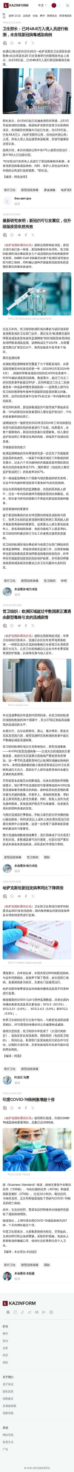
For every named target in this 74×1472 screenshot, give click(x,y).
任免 (35, 15)
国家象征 (8, 1398)
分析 (5, 1348)
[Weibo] (29, 1312)
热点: (4, 16)
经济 (5, 1355)
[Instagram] (5, 43)
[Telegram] (19, 43)
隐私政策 (8, 1391)
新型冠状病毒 (29, 190)
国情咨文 (52, 15)
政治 (5, 1340)
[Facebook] (26, 43)
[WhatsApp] (12, 43)
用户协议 (8, 1384)
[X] (33, 43)
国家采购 (8, 1413)
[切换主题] (56, 5)
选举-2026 (15, 15)
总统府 (27, 15)
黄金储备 (50, 190)
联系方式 (8, 1442)
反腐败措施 (9, 1406)
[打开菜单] (67, 5)
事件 (42, 15)
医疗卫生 (10, 190)
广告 (5, 1449)
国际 (47, 857)
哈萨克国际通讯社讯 (18, 245)
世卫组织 (50, 580)
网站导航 (8, 1435)
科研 (64, 580)
